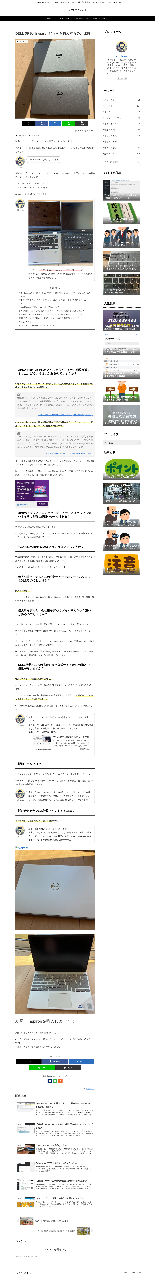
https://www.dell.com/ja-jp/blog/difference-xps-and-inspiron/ (69, 453)
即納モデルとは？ (26, 322)
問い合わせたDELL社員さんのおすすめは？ (36, 325)
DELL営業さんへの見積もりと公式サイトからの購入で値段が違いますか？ (49, 318)
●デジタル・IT (22, 136)
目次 (52, 288)
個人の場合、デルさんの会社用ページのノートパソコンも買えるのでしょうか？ (51, 311)
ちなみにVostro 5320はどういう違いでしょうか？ (39, 307)
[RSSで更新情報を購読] (60, 1081)
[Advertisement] (55, 348)
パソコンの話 (35, 136)
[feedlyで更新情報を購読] (55, 1081)
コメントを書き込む (55, 1249)
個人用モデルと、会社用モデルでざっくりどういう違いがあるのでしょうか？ (50, 314)
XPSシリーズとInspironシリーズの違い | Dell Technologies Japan (65, 415)
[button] (81, 123)
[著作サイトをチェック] (50, 1081)
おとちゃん (121, 56)
